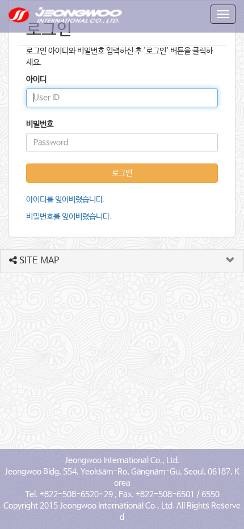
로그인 (122, 173)
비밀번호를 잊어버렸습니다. (69, 216)
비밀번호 (39, 124)
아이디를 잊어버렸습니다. (65, 199)
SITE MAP (38, 260)
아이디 (36, 79)
